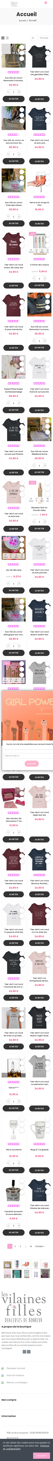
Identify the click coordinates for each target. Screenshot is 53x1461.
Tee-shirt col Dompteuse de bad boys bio (39, 979)
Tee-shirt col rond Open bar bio (39, 813)
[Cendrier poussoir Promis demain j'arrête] (14, 1189)
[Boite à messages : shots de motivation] (7, 1264)
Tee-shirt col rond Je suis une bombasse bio (13, 515)
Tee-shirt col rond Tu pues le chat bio (13, 931)
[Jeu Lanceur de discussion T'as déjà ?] (14, 796)
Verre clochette (13, 1149)
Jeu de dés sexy (13, 570)
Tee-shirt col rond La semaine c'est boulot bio (39, 1083)
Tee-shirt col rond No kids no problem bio (14, 1034)
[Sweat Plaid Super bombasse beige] (14, 367)
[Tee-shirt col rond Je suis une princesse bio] (39, 118)
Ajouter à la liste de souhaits (21, 47)
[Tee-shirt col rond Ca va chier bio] (39, 913)
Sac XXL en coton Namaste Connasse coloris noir (39, 328)
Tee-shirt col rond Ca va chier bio (39, 931)
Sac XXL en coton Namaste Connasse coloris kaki (14, 79)
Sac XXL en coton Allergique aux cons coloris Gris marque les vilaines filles (14, 633)
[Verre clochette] (14, 1127)
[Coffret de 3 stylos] (26, 1273)
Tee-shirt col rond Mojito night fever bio (39, 1034)
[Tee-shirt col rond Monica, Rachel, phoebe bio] (39, 858)
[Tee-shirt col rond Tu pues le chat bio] (14, 913)
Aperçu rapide (21, 53)
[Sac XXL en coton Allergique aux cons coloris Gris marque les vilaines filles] (14, 609)
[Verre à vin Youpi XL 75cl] (39, 180)
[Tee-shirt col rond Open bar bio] (39, 796)
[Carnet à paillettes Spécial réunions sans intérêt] (17, 1273)
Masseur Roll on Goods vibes (39, 509)
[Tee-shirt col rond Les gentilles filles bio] (39, 55)
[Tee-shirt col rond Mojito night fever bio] (39, 1017)
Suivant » (39, 1246)
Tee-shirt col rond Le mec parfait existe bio (39, 571)
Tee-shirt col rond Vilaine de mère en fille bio (39, 1206)
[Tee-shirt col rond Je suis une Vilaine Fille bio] (14, 429)
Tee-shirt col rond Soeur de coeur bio (13, 266)
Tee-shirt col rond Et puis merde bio (13, 328)
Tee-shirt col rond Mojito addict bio (39, 633)
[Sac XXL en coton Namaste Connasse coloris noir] (39, 304)
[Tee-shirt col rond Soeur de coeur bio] (14, 242)
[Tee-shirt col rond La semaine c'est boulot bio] (39, 1065)
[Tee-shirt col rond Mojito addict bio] (39, 609)
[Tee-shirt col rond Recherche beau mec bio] (14, 858)
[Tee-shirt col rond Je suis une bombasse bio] (14, 491)
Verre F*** (14, 1087)
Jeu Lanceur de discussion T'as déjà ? (13, 819)
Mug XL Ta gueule (39, 1149)
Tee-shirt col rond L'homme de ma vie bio (14, 985)
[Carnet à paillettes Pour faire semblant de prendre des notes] (45, 1273)
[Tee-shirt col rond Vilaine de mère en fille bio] (39, 1189)
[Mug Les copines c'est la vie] (45, 1264)
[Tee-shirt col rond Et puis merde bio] (14, 304)
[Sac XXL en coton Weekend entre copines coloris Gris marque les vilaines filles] (39, 429)
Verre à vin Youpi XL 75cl (39, 204)
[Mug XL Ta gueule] (39, 1127)
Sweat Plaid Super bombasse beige (13, 390)
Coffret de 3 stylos (39, 265)
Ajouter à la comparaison (21, 58)
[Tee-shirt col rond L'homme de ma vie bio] (14, 962)
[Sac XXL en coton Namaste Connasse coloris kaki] (14, 55)
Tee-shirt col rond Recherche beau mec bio (13, 882)
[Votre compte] (50, 4)
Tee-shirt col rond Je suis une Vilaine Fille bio (13, 452)
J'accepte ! (41, 1455)
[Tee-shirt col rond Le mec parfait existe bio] (39, 548)
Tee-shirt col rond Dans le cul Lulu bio (39, 390)
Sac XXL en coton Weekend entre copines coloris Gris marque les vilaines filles (39, 452)
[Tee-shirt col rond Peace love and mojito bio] (39, 672)
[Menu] (2, 4)
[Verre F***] (14, 1065)
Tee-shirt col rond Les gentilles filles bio (39, 73)
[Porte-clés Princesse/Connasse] (36, 1273)
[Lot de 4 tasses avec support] (17, 1264)
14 (31, 1246)
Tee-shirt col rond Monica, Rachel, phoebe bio (39, 882)
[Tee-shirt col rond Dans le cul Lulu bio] (39, 367)
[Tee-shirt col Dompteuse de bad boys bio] (39, 962)
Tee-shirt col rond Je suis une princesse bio (39, 141)
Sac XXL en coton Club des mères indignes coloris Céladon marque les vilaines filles (14, 204)
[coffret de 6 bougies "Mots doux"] (7, 1273)
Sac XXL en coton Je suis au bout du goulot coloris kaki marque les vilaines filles (14, 141)
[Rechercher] (39, 4)
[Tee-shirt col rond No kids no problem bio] (14, 1017)
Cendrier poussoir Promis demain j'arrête (13, 1213)
